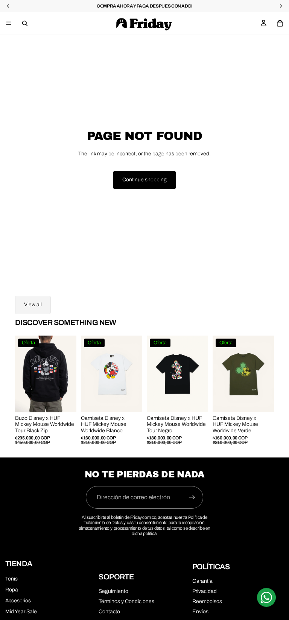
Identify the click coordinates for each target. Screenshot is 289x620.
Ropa (11, 590)
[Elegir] (64, 400)
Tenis (11, 579)
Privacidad (204, 591)
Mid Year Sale (21, 611)
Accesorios (18, 600)
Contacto (109, 611)
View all (33, 304)
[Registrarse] (192, 497)
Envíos (200, 611)
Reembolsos (207, 601)
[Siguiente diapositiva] (68, 374)
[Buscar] (25, 23)
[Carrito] (280, 23)
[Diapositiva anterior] (23, 374)
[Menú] (8, 23)
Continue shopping (144, 179)
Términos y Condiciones (126, 601)
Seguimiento (113, 591)
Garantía (202, 581)
